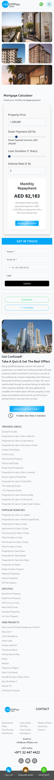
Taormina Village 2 (10, 668)
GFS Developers (9, 582)
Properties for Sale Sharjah (14, 555)
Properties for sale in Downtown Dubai (20, 445)
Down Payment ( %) (21, 131)
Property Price (17, 115)
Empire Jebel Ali (9, 645)
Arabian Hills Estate (11, 450)
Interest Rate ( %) (19, 163)
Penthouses (7, 733)
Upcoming (42, 726)
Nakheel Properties (11, 573)
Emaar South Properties (13, 468)
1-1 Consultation (27, 308)
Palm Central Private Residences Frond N (20, 627)
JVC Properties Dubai (11, 490)
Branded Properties (11, 612)
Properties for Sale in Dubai (14, 524)
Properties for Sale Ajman (13, 551)
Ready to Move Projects (13, 569)
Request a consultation (27, 223)
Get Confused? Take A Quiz (26, 409)
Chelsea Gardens (9, 650)
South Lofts (7, 641)
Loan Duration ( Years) (22, 151)
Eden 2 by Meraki (10, 672)
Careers (41, 730)
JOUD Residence (10, 636)
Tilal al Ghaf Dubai (10, 463)
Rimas (4, 659)
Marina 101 (7, 686)
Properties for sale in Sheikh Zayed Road (20, 519)
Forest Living (8, 454)
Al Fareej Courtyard (11, 690)
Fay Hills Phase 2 (9, 681)
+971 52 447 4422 (27, 752)
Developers (25, 733)
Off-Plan (24, 726)
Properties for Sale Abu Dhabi (15, 560)
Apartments (7, 723)
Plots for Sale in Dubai (12, 546)
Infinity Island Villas (11, 654)
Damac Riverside (9, 431)
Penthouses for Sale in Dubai (15, 542)
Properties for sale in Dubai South (17, 499)
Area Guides (25, 723)
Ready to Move (45, 723)
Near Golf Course (10, 607)
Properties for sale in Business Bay (17, 495)
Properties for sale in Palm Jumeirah (18, 472)
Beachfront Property (11, 593)
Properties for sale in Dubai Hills (16, 481)
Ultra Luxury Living (10, 602)
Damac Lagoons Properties (14, 477)
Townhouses (8, 730)
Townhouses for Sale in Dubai (15, 533)
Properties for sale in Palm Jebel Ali (18, 436)
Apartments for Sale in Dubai (15, 528)
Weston (5, 663)
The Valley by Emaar (11, 486)
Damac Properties (10, 578)
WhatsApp (28, 300)
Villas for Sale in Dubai (12, 537)
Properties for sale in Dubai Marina (17, 441)
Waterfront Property (11, 598)
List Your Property (10, 616)
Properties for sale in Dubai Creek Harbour (21, 504)
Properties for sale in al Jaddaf (16, 515)
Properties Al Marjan (11, 564)
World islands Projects (12, 459)
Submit (27, 283)
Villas (4, 726)
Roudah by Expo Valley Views (15, 677)
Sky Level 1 (7, 632)
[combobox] (9, 267)
